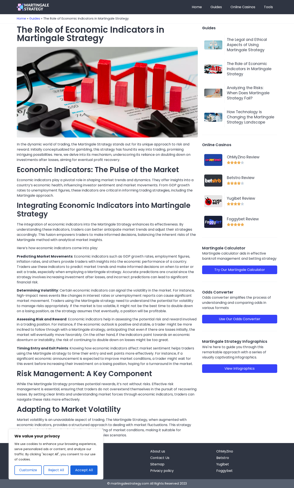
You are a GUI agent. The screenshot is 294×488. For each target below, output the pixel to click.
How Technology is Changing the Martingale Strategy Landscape (250, 117)
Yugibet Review (241, 198)
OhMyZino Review (243, 157)
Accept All (84, 470)
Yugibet (222, 464)
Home (197, 7)
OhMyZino (224, 451)
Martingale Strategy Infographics (234, 341)
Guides (216, 7)
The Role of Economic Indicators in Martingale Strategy (249, 69)
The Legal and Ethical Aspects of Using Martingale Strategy (247, 45)
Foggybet (224, 470)
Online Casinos (243, 7)
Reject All (56, 470)
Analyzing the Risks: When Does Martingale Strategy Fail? (248, 93)
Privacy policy (162, 470)
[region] (56, 454)
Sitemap (157, 464)
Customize (28, 470)
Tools (268, 7)
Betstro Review (240, 177)
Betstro (222, 457)
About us (157, 451)
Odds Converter (217, 292)
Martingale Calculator (223, 248)
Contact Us (159, 457)
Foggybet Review (243, 219)
